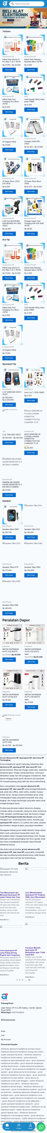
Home (7, 1128)
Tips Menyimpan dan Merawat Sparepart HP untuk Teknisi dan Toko (10, 895)
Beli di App (9, 70)
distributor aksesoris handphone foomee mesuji (20, 1049)
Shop (3, 1031)
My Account (6, 1039)
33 (29, 980)
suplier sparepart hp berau (12, 1055)
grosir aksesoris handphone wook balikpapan (20, 1101)
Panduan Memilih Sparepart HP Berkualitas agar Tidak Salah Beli (35, 951)
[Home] (7, 1125)
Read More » (4, 920)
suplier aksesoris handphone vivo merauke (27, 1098)
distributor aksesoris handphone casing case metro (22, 1052)
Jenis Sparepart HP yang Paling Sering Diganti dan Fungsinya (10, 952)
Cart (2, 1035)
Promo (19, 1128)
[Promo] (18, 1125)
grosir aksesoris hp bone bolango (22, 1072)
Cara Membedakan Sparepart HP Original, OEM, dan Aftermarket (35, 895)
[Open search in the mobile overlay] (27, 4)
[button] (2, 17)
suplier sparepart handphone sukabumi (17, 1104)
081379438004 (17, 1012)
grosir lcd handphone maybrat (24, 1089)
